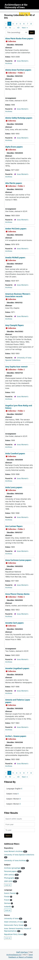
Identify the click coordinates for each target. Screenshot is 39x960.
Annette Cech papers (14, 622)
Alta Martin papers (13, 183)
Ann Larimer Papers (13, 526)
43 (18, 28)
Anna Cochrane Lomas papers (18, 560)
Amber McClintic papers (15, 228)
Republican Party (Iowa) (15, 934)
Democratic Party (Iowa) (15, 925)
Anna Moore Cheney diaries (17, 594)
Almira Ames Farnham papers (18, 69)
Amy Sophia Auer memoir (16, 366)
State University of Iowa (15, 922)
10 (10, 28)
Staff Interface (22, 952)
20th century (11, 875)
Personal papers (12, 871)
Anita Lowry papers (13, 487)
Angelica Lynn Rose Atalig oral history (18, 406)
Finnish (7, 896)
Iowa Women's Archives (15, 851)
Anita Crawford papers (15, 453)
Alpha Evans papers (14, 146)
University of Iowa (12, 918)
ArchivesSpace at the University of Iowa (16, 6)
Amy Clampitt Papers (14, 325)
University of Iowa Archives (16, 860)
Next (25, 28)
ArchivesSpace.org (13, 955)
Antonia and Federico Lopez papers (17, 701)
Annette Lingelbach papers (17, 668)
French (7, 900)
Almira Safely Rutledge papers (18, 117)
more (7, 885)
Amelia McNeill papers (15, 257)
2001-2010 (10, 881)
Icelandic (8, 906)
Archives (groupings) (14, 868)
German (8, 903)
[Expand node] (37, 10)
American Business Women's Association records (17, 295)
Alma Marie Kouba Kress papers (19, 38)
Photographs (11, 878)
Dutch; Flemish (11, 893)
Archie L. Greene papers (15, 736)
